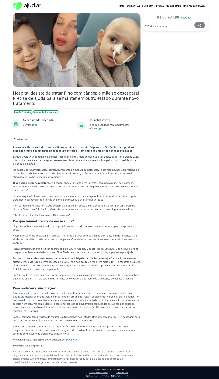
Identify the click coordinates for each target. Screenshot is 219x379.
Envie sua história (153, 5)
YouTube (117, 376)
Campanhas (133, 5)
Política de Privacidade (98, 372)
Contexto (20, 139)
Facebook (131, 376)
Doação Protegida (22, 112)
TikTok (106, 376)
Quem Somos (173, 5)
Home (121, 5)
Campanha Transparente (46, 112)
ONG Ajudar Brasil (194, 5)
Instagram (93, 376)
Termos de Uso (122, 372)
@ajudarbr (71, 339)
